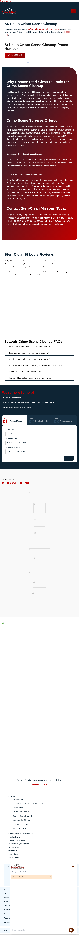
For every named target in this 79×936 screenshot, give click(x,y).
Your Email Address (12, 447)
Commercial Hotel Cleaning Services (20, 833)
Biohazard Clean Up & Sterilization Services (29, 803)
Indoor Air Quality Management (18, 844)
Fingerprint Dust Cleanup (22, 824)
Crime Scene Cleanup (21, 812)
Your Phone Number (13, 438)
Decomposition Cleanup (21, 820)
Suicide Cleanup (13, 857)
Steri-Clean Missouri (13, 127)
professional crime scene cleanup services (43, 29)
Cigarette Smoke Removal (22, 816)
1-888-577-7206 (46, 402)
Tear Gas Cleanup (14, 861)
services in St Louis (53, 160)
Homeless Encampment (16, 840)
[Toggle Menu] (73, 11)
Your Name (9, 430)
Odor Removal (13, 850)
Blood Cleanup (18, 808)
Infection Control (13, 847)
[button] (15, 55)
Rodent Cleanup (13, 854)
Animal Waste (18, 799)
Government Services (20, 828)
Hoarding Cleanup (14, 837)
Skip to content (5, 1)
